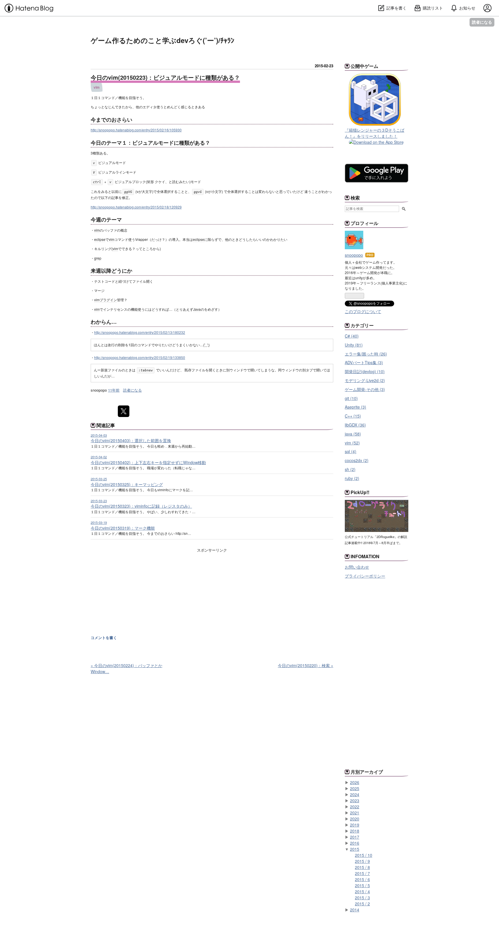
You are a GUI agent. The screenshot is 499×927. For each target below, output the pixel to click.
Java (197, 309)
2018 (354, 831)
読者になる (482, 22)
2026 (354, 782)
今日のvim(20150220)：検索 (305, 665)
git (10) (351, 398)
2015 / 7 (362, 873)
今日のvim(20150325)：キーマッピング (127, 484)
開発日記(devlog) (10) (365, 371)
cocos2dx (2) (356, 460)
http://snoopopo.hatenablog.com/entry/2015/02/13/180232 (139, 332)
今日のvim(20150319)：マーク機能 (123, 528)
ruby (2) (352, 478)
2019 (354, 825)
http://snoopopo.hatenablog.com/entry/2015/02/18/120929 (136, 206)
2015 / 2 (362, 903)
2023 (354, 800)
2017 (354, 837)
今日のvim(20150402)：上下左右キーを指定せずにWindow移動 (148, 462)
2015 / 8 (362, 867)
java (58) (353, 434)
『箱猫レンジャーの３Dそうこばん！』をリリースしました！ (374, 133)
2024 (354, 794)
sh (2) (350, 469)
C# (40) (352, 336)
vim (97, 87)
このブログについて (363, 311)
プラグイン (108, 299)
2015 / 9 (362, 861)
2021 (354, 813)
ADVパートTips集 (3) (364, 362)
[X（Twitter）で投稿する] (123, 411)
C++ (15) (353, 416)
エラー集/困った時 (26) (366, 354)
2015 (354, 849)
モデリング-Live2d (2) (365, 380)
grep (97, 258)
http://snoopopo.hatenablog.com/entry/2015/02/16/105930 (136, 129)
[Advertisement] (139, 595)
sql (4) (350, 451)
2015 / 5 (362, 885)
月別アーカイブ (367, 771)
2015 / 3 (362, 897)
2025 (354, 788)
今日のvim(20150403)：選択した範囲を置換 (131, 440)
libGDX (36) (355, 425)
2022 (354, 806)
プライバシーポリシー (365, 576)
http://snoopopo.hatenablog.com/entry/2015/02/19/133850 (139, 357)
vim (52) (352, 443)
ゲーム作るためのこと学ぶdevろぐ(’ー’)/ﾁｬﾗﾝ (162, 40)
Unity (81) (354, 345)
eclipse (99, 239)
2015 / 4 (362, 891)
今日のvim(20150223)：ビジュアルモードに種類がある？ (165, 77)
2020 (354, 819)
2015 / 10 (363, 855)
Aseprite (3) (355, 407)
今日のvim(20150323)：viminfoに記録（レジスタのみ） (141, 506)
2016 (354, 843)
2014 (354, 910)
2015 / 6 (362, 879)
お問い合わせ (357, 567)
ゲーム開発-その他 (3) (365, 389)
